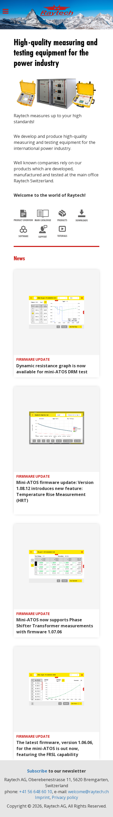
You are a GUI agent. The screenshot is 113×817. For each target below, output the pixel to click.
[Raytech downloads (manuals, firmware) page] (81, 214)
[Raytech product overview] (23, 214)
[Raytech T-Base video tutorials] (62, 230)
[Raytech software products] (23, 230)
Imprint (42, 797)
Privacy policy (65, 797)
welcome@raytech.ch (88, 792)
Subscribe (37, 771)
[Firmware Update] (57, 312)
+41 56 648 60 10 (35, 792)
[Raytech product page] (62, 214)
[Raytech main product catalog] (43, 214)
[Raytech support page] (43, 230)
